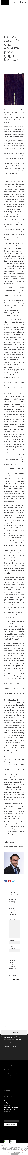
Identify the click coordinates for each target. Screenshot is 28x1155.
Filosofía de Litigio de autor (11, 1065)
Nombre (12, 940)
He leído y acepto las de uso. (13, 1128)
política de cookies (19, 1151)
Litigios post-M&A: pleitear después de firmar (12, 1108)
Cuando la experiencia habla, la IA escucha (11, 1102)
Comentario (13, 919)
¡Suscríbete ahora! (14, 1032)
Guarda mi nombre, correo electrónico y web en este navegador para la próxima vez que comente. (13, 968)
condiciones (16, 1128)
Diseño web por (11, 1046)
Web (10, 955)
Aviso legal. (19, 1039)
